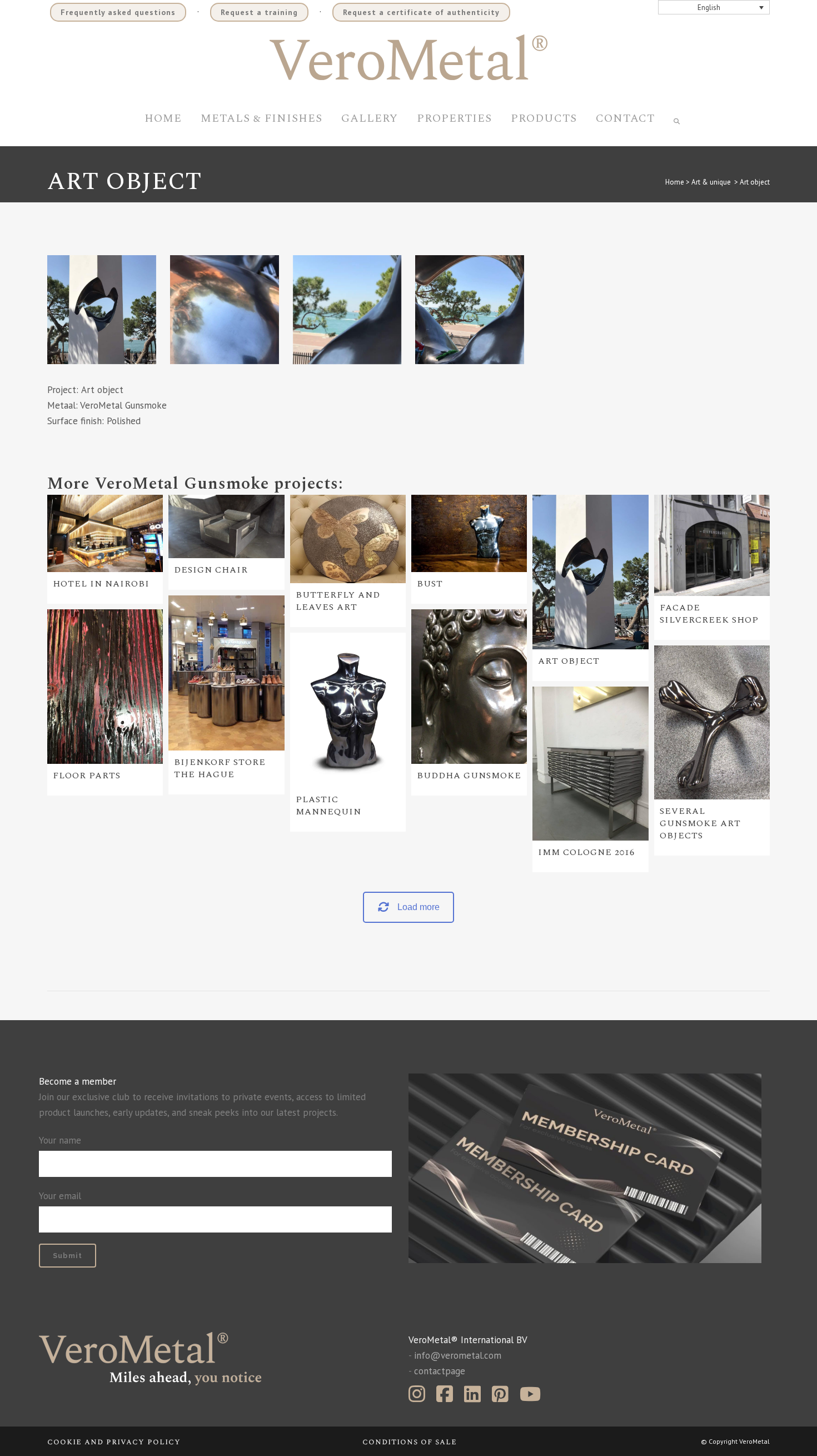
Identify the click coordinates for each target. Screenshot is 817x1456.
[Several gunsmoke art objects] (712, 722)
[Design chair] (226, 527)
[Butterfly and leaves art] (348, 539)
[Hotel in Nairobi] (105, 533)
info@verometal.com (457, 1355)
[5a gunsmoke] (101, 309)
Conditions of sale (409, 1441)
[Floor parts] (105, 686)
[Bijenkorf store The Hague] (226, 672)
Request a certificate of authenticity (421, 12)
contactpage (439, 1371)
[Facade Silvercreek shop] (712, 545)
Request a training (259, 12)
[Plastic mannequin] (348, 710)
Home (674, 182)
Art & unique (711, 182)
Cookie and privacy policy (114, 1441)
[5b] (347, 309)
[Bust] (469, 533)
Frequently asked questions (118, 12)
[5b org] (224, 309)
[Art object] (590, 572)
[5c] (469, 309)
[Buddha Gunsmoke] (469, 686)
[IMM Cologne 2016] (590, 764)
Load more (418, 907)
